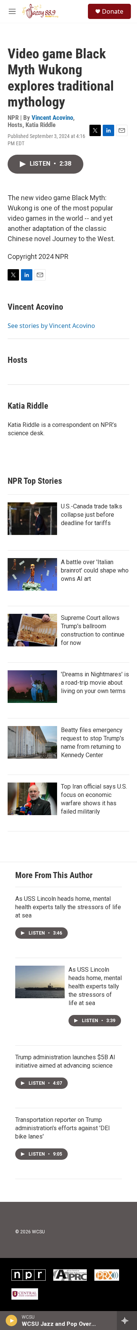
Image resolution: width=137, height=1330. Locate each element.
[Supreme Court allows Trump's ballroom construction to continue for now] (32, 630)
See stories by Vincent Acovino (51, 326)
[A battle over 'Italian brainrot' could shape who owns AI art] (32, 574)
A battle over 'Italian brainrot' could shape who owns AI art (95, 570)
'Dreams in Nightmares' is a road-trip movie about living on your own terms (95, 683)
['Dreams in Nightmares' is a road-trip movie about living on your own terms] (32, 686)
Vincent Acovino (52, 117)
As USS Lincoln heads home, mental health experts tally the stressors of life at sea (68, 907)
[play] (11, 1320)
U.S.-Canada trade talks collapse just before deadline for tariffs (91, 515)
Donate (112, 11)
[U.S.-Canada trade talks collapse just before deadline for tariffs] (32, 518)
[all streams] (127, 1320)
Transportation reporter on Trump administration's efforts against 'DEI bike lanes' (62, 1128)
